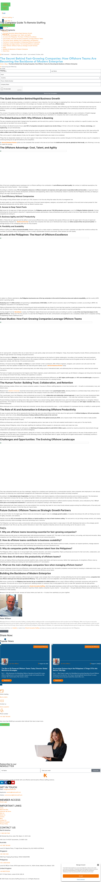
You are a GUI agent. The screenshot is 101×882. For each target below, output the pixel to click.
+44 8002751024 (5, 871)
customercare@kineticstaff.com (13, 795)
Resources (5, 31)
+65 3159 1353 (4, 854)
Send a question (4, 707)
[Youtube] (13, 782)
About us (4, 34)
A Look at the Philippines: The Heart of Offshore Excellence (19, 37)
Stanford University (13, 391)
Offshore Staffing (7, 17)
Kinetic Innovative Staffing (32, 628)
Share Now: (6, 51)
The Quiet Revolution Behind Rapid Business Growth (17, 33)
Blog (6, 64)
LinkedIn (14, 628)
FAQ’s (4, 47)
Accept (81, 876)
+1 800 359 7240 (5, 833)
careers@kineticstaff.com (14, 792)
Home (1, 64)
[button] (98, 865)
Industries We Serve (7, 24)
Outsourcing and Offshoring (9, 66)
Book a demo (3, 697)
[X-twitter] (9, 782)
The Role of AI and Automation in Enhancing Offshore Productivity (21, 42)
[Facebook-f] (5, 782)
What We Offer (6, 21)
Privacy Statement (81, 879)
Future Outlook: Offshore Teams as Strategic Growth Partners (20, 45)
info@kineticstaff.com (10, 789)
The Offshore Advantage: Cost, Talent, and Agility (17, 35)
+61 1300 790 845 (5, 716)
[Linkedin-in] (2, 782)
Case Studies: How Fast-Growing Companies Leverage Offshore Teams (23, 38)
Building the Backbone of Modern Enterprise (15, 49)
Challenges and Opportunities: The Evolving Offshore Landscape (21, 44)
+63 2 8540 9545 (5, 862)
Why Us (4, 27)
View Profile (4, 631)
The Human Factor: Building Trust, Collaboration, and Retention (20, 40)
